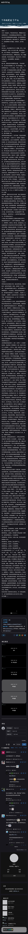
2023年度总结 (11, 901)
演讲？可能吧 (11, 906)
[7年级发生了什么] (5, 924)
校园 (4, 635)
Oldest (16, 747)
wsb (9, 620)
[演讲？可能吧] (5, 908)
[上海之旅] (5, 913)
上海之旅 (10, 912)
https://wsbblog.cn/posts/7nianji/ (12, 624)
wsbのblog (5, 2)
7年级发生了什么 (12, 923)
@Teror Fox (14, 834)
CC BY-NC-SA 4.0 (9, 628)
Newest (12, 747)
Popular (20, 747)
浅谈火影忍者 (11, 918)
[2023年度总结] (5, 902)
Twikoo (22, 849)
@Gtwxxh (13, 775)
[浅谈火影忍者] (5, 919)
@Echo (13, 805)
